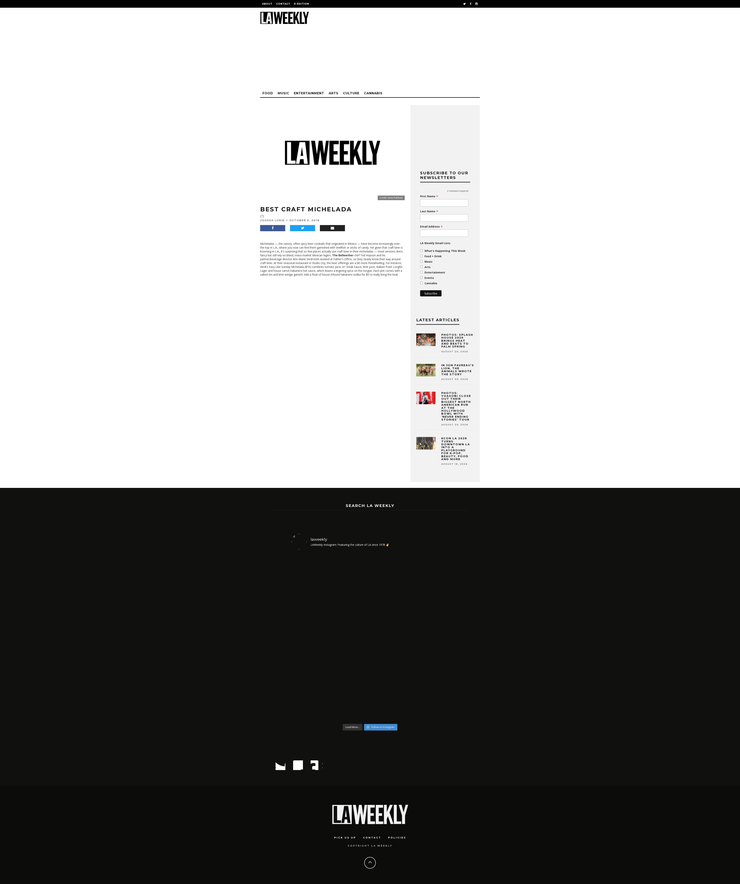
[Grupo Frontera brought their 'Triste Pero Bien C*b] (390, 637)
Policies (397, 837)
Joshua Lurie (272, 220)
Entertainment (309, 93)
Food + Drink (433, 256)
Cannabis (373, 93)
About (267, 3)
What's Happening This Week (445, 251)
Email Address (431, 226)
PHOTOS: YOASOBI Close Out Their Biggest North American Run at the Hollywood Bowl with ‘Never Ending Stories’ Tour (456, 406)
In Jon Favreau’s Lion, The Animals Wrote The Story (457, 370)
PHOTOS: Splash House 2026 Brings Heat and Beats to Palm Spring (457, 340)
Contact (283, 3)
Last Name (429, 211)
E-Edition (301, 3)
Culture (351, 93)
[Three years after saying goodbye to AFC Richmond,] (430, 637)
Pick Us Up (345, 837)
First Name (429, 196)
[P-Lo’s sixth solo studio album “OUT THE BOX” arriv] (310, 637)
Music (283, 93)
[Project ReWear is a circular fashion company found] (350, 637)
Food (267, 93)
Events (429, 278)
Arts (333, 93)
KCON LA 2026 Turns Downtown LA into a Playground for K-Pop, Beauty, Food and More (455, 449)
